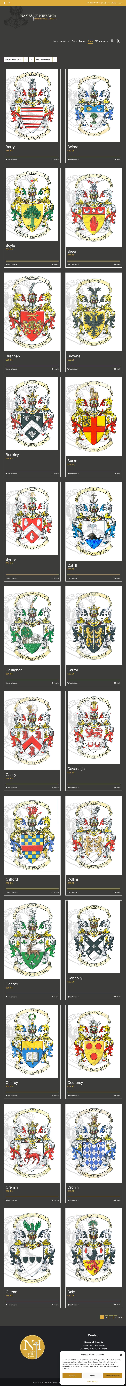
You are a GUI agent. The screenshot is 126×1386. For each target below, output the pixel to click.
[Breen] (94, 207)
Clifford (12, 879)
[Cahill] (94, 521)
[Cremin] (32, 1143)
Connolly (74, 978)
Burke (72, 460)
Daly (71, 1292)
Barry (10, 147)
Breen (72, 251)
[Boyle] (32, 204)
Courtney (75, 1082)
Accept (72, 1376)
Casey (11, 774)
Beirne (72, 147)
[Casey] (32, 730)
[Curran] (32, 1247)
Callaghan (14, 670)
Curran (11, 1292)
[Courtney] (94, 1041)
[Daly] (94, 1247)
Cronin (73, 1187)
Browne (73, 356)
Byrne (11, 559)
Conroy (12, 1082)
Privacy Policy (92, 1381)
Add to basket (12, 160)
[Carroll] (94, 626)
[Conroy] (32, 1041)
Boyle (10, 245)
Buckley (12, 454)
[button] (121, 1355)
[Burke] (94, 416)
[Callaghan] (32, 626)
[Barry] (32, 105)
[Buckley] (32, 413)
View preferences (113, 1376)
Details (56, 160)
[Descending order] (31, 59)
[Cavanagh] (94, 727)
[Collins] (94, 835)
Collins (73, 879)
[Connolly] (94, 937)
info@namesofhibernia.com (112, 3)
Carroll (73, 670)
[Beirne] (94, 105)
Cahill (72, 565)
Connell (12, 984)
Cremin (12, 1187)
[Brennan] (32, 312)
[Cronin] (94, 1143)
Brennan (13, 356)
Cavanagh (76, 768)
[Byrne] (32, 518)
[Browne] (94, 312)
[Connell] (32, 940)
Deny (92, 1376)
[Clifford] (32, 835)
